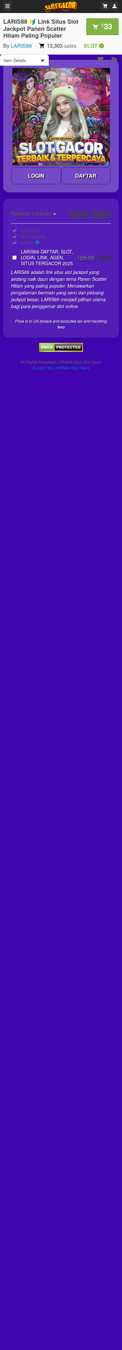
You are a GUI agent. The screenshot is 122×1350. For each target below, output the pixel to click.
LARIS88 (21, 45)
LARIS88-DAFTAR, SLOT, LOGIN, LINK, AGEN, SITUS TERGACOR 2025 (66, 257)
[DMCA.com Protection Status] (61, 350)
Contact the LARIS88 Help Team (61, 367)
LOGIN (36, 175)
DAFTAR (86, 175)
